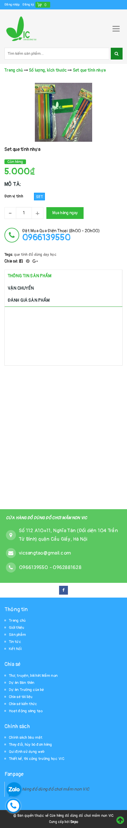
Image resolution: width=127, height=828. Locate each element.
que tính (21, 254)
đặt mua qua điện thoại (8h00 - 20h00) (61, 235)
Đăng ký (28, 4)
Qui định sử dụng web (26, 751)
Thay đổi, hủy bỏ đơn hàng (30, 744)
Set (39, 196)
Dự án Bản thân (22, 682)
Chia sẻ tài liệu (20, 697)
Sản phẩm (17, 634)
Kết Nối (15, 648)
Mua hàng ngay (65, 212)
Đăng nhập (11, 4)
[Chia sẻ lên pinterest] (28, 261)
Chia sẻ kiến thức (23, 704)
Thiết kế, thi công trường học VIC (36, 758)
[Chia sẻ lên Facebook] (21, 261)
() (45, 4)
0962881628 (67, 567)
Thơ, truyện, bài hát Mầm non (33, 675)
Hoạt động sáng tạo (26, 711)
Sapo (74, 822)
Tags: (9, 254)
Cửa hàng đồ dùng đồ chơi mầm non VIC (51, 789)
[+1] (35, 261)
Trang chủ (17, 620)
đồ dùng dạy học (43, 254)
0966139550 (34, 567)
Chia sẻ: (11, 261)
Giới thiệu (17, 627)
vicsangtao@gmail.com (45, 553)
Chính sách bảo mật (26, 737)
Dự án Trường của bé (26, 689)
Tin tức (15, 641)
